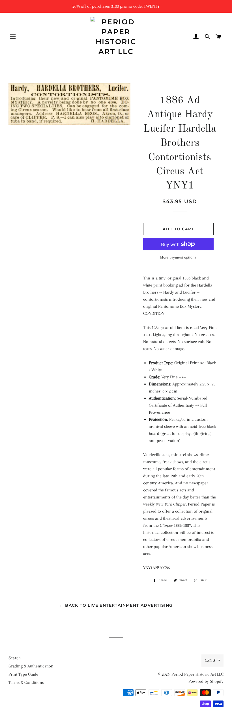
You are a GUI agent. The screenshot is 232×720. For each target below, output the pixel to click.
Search (14, 657)
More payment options (178, 257)
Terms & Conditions (26, 682)
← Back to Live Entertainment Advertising (116, 605)
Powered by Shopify (206, 681)
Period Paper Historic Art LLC (197, 674)
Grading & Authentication (30, 666)
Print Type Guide (23, 674)
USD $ (210, 660)
